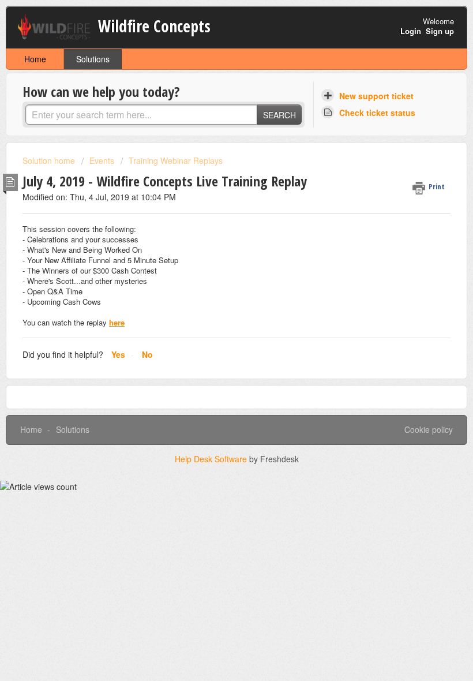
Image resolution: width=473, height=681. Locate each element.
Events (101, 160)
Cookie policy (428, 429)
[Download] (215, 334)
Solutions (93, 59)
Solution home (49, 160)
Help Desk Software (212, 459)
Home (35, 59)
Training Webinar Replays (176, 160)
